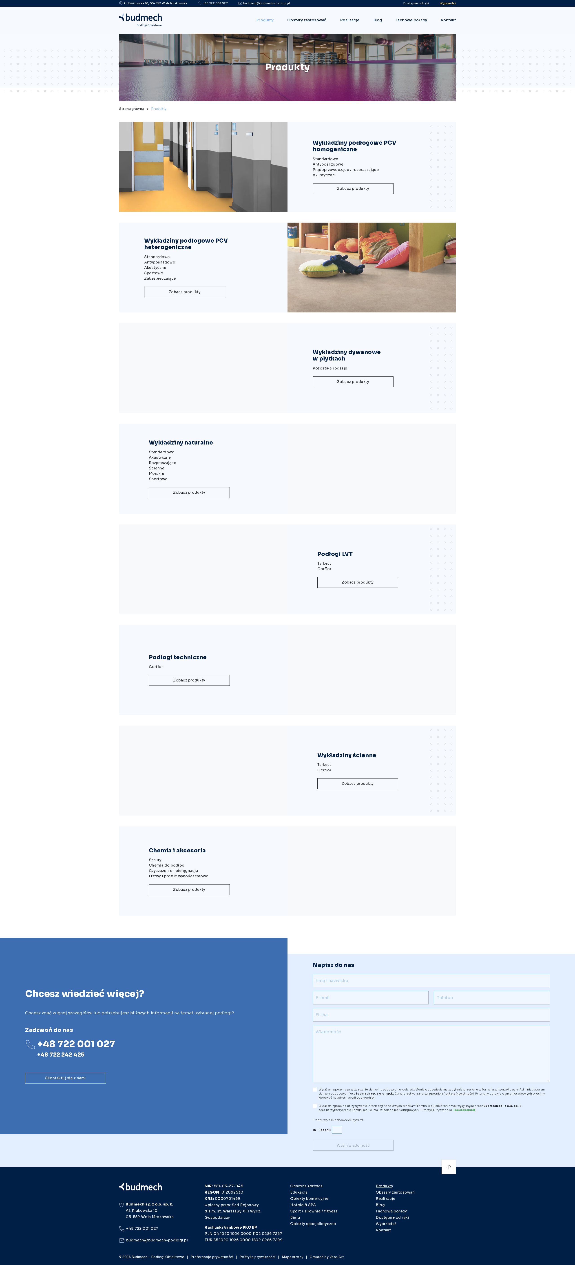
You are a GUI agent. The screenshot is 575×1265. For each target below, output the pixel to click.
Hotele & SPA (303, 1205)
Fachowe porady (411, 20)
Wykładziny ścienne (346, 755)
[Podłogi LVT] (203, 569)
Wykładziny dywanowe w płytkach (347, 355)
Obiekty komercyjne (309, 1198)
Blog (377, 20)
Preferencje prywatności (212, 1257)
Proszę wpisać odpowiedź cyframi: (338, 1120)
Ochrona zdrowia (306, 1186)
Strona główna (131, 109)
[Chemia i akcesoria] (372, 871)
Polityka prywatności (258, 1257)
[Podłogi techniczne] (372, 670)
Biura (295, 1217)
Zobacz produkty (353, 188)
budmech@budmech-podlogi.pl (266, 3)
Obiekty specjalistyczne (313, 1223)
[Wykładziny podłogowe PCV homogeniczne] (203, 167)
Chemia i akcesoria (177, 850)
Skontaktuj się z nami (65, 1078)
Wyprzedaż (448, 3)
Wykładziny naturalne (181, 442)
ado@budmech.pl (361, 1097)
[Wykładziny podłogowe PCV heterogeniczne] (372, 267)
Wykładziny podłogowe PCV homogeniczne (354, 146)
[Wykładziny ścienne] (203, 771)
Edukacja (298, 1192)
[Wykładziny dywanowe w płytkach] (203, 368)
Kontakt (448, 20)
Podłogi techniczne (178, 657)
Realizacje (350, 20)
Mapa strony (292, 1257)
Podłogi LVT (335, 554)
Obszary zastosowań (307, 20)
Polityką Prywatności (459, 1093)
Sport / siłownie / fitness (314, 1211)
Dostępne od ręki (416, 3)
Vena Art (337, 1257)
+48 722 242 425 (61, 1054)
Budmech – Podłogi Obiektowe (158, 1257)
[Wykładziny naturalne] (372, 469)
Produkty (265, 20)
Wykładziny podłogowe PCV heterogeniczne (186, 244)
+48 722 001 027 (215, 3)
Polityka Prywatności (438, 1110)
